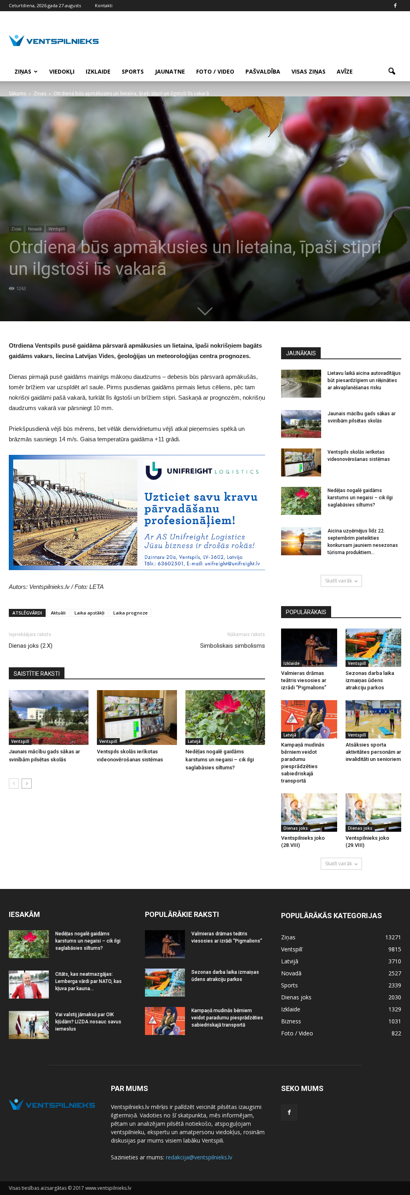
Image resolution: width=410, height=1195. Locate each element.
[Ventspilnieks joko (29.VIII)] (374, 812)
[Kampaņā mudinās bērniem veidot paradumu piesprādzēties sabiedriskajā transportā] (309, 719)
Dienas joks (295, 828)
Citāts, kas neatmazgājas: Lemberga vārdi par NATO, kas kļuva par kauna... (88, 981)
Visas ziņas (308, 71)
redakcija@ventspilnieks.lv (199, 1157)
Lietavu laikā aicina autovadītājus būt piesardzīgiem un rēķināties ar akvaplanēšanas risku (364, 380)
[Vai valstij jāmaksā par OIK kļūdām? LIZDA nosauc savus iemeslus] (29, 1025)
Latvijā (194, 741)
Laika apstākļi (89, 613)
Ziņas (22, 71)
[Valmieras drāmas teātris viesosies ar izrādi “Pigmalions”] (309, 648)
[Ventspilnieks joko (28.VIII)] (309, 812)
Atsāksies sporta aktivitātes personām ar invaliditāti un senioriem (373, 752)
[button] (391, 71)
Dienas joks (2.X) (30, 645)
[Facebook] (395, 5)
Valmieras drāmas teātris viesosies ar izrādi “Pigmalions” (303, 680)
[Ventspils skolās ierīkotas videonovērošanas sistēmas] (137, 717)
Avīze (345, 71)
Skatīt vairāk (338, 580)
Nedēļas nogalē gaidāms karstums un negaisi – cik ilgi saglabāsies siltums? (219, 760)
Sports (133, 71)
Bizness (291, 1021)
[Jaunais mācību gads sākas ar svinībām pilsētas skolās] (48, 717)
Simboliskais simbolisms (232, 645)
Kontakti (104, 5)
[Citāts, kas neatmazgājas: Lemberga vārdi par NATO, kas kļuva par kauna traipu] (29, 985)
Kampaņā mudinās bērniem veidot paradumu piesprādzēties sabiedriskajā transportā (227, 1018)
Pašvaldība (262, 71)
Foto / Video (215, 71)
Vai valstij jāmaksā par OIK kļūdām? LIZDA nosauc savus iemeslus (88, 1022)
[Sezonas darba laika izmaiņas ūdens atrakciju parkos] (374, 648)
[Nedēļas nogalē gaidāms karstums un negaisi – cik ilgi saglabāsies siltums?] (225, 717)
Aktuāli (58, 613)
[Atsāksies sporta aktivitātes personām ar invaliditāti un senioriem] (374, 719)
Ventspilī (56, 229)
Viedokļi (61, 71)
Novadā (35, 229)
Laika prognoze (130, 613)
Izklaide (98, 71)
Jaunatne (170, 71)
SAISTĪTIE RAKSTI (37, 674)
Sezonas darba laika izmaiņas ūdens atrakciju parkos (370, 680)
